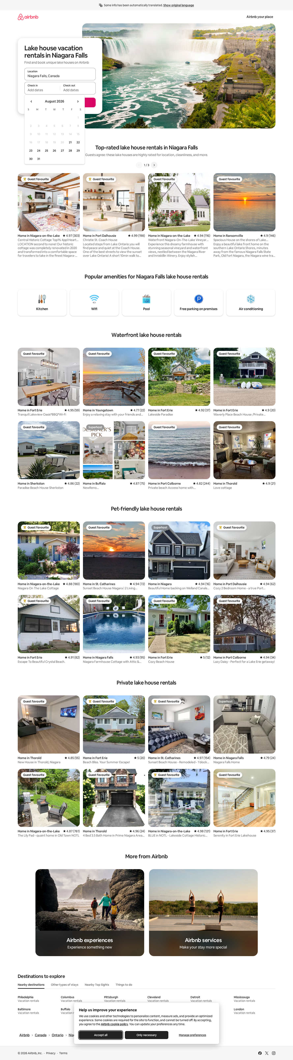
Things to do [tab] (124, 985)
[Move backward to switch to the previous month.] (31, 101)
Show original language (178, 5)
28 (70, 150)
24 (38, 150)
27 (62, 150)
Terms (63, 1053)
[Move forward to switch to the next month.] (78, 101)
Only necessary (147, 1035)
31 (38, 159)
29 (78, 150)
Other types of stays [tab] (64, 985)
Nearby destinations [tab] (31, 985)
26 (54, 150)
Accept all (100, 1035)
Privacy (50, 1053)
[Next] (154, 165)
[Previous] (139, 165)
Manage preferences (192, 1035)
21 (70, 142)
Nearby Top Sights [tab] (97, 985)
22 (78, 142)
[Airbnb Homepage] (28, 16)
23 (30, 150)
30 (31, 159)
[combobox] (60, 75)
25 (46, 150)
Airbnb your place (259, 17)
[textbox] (42, 90)
